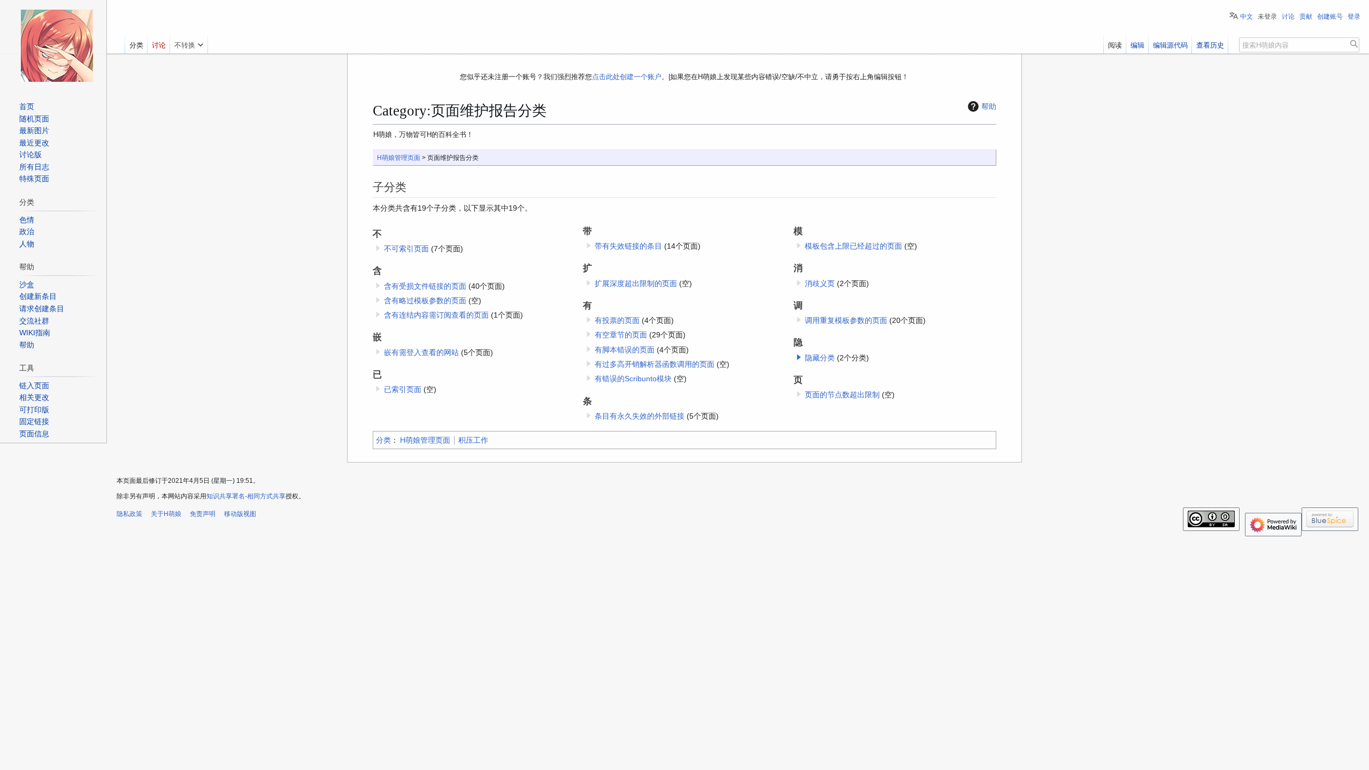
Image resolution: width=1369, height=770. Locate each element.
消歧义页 (820, 283)
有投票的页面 (617, 320)
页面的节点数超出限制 (842, 394)
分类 (383, 440)
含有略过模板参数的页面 (425, 300)
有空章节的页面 (621, 334)
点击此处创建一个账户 (627, 77)
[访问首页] (57, 45)
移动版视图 (240, 514)
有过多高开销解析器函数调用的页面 (654, 364)
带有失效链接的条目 (628, 246)
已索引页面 (402, 389)
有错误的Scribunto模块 (633, 378)
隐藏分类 (820, 357)
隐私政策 (129, 514)
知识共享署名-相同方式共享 (246, 496)
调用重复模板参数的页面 (846, 320)
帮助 (988, 106)
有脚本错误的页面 (625, 349)
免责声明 (203, 514)
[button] (799, 357)
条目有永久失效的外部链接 (639, 416)
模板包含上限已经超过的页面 (853, 246)
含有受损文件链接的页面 (425, 286)
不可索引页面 (406, 248)
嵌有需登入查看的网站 (421, 352)
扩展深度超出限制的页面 (636, 283)
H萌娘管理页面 (398, 157)
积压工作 (473, 440)
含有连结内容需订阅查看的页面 (436, 315)
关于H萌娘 (166, 514)
